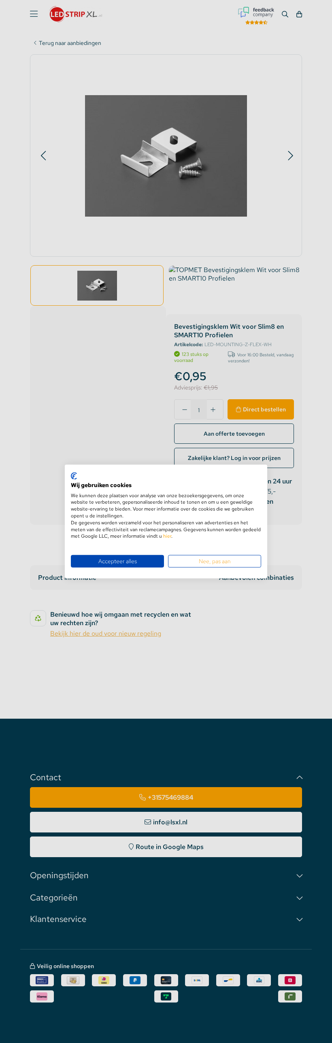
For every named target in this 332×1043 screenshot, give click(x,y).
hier (167, 536)
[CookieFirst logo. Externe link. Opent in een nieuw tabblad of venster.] (74, 476)
